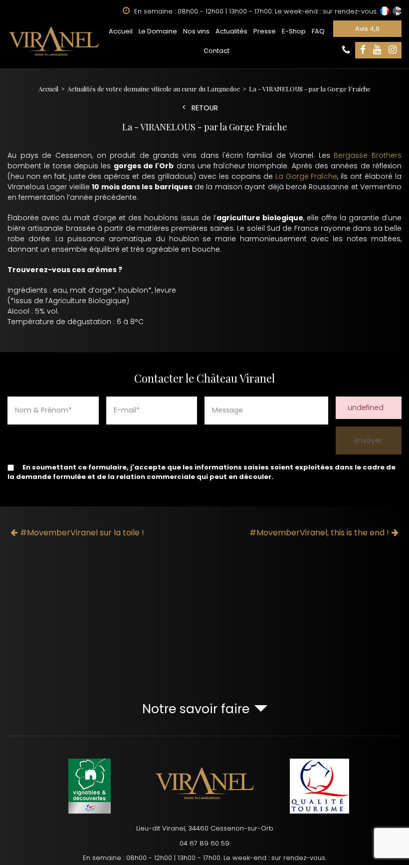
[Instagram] (393, 50)
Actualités (231, 31)
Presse (264, 31)
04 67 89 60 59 (204, 843)
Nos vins (196, 31)
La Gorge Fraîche (306, 176)
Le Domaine (158, 31)
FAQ (318, 31)
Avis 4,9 (367, 28)
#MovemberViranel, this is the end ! (319, 532)
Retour (205, 108)
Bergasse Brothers (368, 155)
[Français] (384, 10)
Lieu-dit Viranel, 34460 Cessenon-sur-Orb (204, 828)
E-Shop (294, 31)
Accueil (121, 31)
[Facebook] (363, 50)
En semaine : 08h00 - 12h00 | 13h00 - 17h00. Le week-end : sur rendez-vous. (204, 858)
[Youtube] (377, 50)
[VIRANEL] (53, 40)
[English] (397, 10)
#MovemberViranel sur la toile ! (82, 532)
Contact (216, 50)
